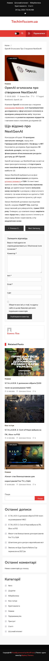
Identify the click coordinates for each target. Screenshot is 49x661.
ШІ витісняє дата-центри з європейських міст (26, 542)
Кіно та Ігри (9, 425)
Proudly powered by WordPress (23, 653)
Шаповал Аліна (25, 391)
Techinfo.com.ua (24, 21)
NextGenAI (9, 100)
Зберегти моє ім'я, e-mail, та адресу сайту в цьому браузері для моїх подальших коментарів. (23, 308)
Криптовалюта (21, 6)
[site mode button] (17, 33)
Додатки (11, 591)
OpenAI (16, 100)
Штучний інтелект (21, 3)
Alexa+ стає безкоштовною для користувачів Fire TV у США (26, 535)
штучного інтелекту (13, 181)
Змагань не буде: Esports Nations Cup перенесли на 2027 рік (22, 549)
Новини (10, 3)
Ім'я (9, 276)
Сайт (9, 293)
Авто (10, 586)
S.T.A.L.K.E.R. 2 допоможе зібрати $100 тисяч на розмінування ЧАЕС (25, 518)
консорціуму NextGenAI (14, 108)
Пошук (7, 494)
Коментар (12, 253)
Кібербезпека (35, 3)
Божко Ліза (24, 96)
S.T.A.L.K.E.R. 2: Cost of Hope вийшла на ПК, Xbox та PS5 (24, 526)
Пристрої (11, 621)
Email (10, 284)
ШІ (21, 100)
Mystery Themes (27, 655)
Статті (30, 6)
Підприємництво (14, 616)
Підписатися (39, 33)
